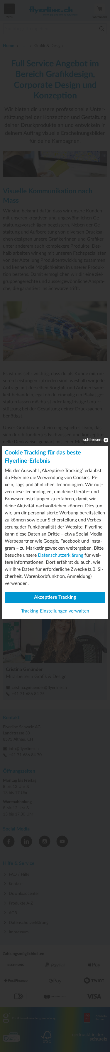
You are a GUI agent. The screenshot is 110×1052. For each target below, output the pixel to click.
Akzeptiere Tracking (55, 597)
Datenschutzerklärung (60, 555)
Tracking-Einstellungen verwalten (55, 611)
